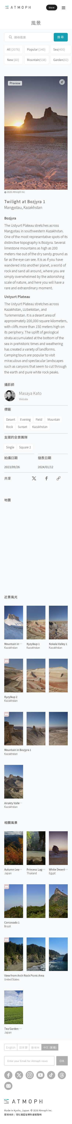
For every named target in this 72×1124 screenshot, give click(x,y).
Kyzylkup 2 (10, 697)
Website (23, 399)
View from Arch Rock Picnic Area (24, 975)
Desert (10, 419)
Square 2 (25, 447)
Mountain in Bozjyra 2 (13, 644)
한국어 (35, 1047)
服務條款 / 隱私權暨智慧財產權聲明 (23, 1114)
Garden (60, 59)
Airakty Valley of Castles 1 (13, 803)
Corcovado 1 (12, 922)
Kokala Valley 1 (58, 644)
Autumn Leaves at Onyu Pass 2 (13, 869)
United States (11, 979)
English (10, 1047)
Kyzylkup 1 (33, 644)
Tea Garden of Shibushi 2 (13, 1028)
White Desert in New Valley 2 (58, 869)
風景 (36, 22)
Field (39, 419)
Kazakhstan (32, 207)
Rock (9, 426)
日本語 (23, 1047)
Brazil (7, 926)
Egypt (52, 873)
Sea (59, 49)
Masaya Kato (30, 393)
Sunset (22, 426)
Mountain (36, 59)
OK (62, 1061)
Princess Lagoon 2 (36, 869)
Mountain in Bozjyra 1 (17, 750)
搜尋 (60, 37)
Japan (7, 873)
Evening (25, 419)
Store (52, 7)
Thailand (32, 873)
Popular (36, 49)
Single (10, 447)
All (13, 49)
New (13, 59)
